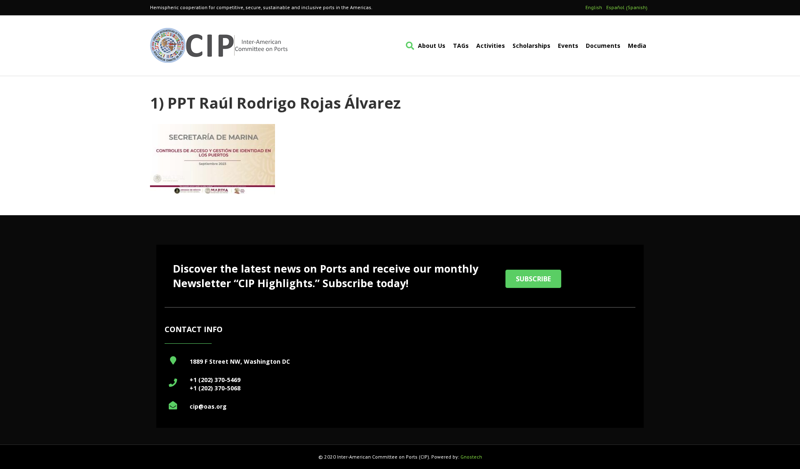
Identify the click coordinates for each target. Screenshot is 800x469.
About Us (431, 46)
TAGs (461, 46)
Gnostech (471, 457)
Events (568, 46)
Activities (490, 46)
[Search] (408, 45)
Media (637, 46)
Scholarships (531, 46)
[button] (533, 279)
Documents (603, 46)
